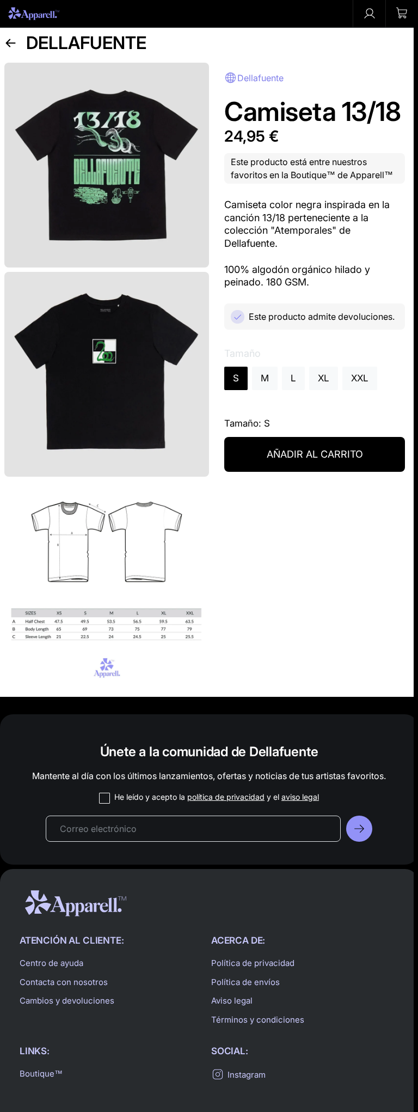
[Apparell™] (33, 13)
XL (323, 378)
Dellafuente (86, 43)
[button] (401, 13)
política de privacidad (226, 796)
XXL (359, 378)
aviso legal (300, 796)
